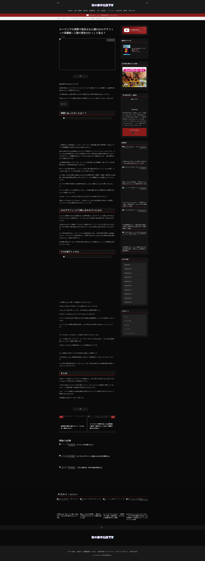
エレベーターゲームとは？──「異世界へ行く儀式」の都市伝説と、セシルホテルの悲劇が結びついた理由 (134, 204)
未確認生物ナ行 (128, 285)
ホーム (126, 316)
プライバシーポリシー (130, 333)
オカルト (70, 10)
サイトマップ (127, 329)
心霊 (75, 10)
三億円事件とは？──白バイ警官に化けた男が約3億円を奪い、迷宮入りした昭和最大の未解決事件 (134, 248)
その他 (72, 456)
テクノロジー (111, 10)
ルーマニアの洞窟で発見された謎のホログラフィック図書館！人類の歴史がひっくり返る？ (88, 18)
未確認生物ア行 (128, 269)
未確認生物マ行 (128, 294)
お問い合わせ (131, 10)
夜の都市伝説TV (107, 555)
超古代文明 (119, 10)
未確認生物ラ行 (128, 302)
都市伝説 (85, 10)
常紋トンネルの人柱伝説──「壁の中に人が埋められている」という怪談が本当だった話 (134, 182)
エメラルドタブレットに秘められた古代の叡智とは (93, 456)
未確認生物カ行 (128, 273)
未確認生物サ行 (128, 277)
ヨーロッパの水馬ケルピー (85, 445)
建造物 (125, 10)
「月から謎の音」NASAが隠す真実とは (89, 467)
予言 (98, 10)
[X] (80, 76)
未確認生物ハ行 (128, 289)
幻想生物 (103, 10)
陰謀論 (80, 10)
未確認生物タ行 (128, 281)
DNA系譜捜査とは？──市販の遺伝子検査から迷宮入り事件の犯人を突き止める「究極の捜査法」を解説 (134, 226)
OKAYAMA (75, 84)
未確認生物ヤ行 (128, 298)
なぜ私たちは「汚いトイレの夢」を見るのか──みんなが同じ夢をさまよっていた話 (134, 162)
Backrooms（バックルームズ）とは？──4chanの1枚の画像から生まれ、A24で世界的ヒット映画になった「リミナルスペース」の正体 (137, 516)
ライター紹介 (127, 320)
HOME (58, 18)
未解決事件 (143, 233)
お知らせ (126, 325)
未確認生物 (92, 10)
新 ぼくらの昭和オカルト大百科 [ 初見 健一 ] (138, 49)
